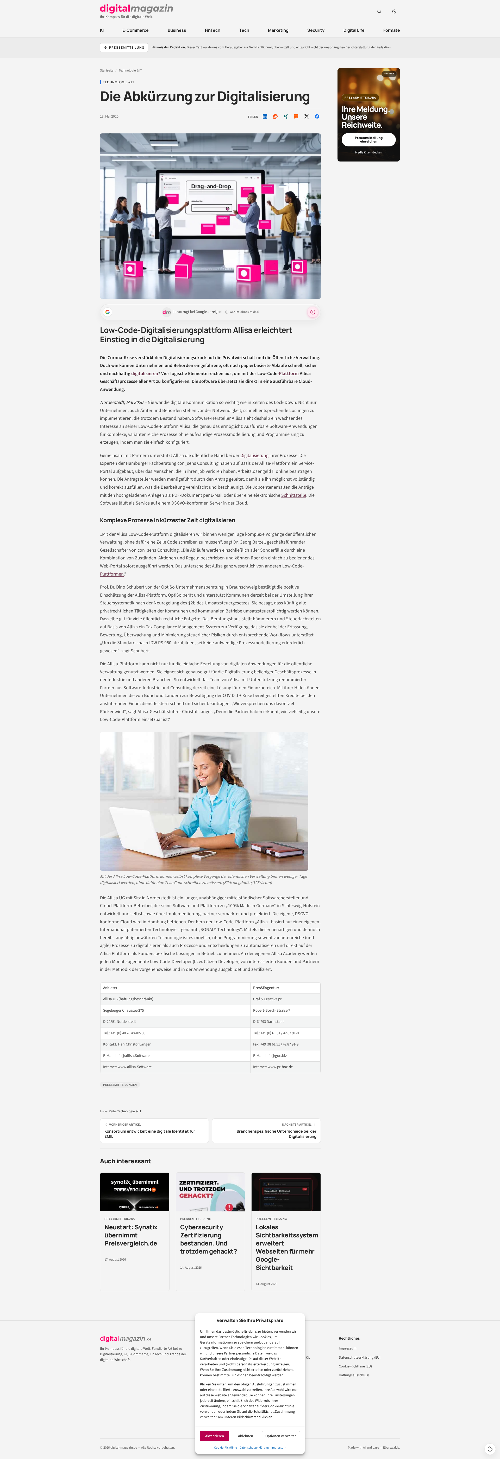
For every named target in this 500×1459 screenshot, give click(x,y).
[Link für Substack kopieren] (296, 116)
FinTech (212, 30)
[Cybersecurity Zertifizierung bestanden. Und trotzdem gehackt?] (210, 1192)
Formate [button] (391, 30)
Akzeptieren (214, 1436)
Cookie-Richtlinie (225, 1447)
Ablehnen (245, 1436)
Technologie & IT (130, 70)
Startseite (106, 70)
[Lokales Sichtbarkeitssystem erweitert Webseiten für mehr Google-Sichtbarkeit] (286, 1192)
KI (102, 30)
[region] (210, 1027)
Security (315, 30)
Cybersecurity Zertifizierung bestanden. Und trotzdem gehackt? (208, 1239)
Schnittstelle (293, 495)
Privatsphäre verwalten (490, 1449)
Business (177, 30)
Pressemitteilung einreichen (369, 139)
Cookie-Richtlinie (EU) (355, 1366)
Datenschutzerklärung (254, 1447)
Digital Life (354, 30)
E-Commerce (135, 30)
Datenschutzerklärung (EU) (359, 1357)
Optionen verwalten (281, 1436)
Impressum (278, 1447)
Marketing (278, 30)
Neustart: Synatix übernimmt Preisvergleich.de (131, 1235)
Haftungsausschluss (354, 1375)
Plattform (289, 373)
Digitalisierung (254, 455)
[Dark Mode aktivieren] (394, 11)
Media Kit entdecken (368, 152)
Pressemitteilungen (120, 1085)
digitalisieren (144, 373)
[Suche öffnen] (379, 11)
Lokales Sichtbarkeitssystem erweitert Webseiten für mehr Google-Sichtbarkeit (287, 1247)
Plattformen (112, 574)
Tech (244, 30)
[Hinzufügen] (107, 312)
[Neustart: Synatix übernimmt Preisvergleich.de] (134, 1192)
